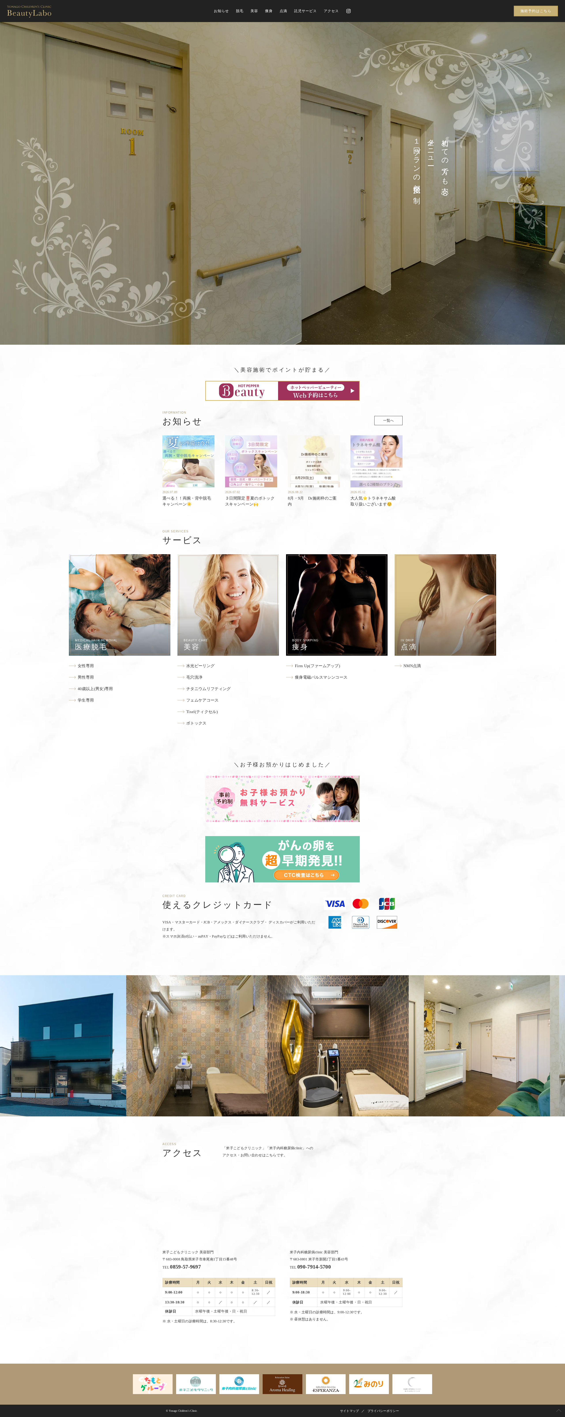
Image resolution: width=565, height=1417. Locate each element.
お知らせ (221, 11)
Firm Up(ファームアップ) (317, 666)
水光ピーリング (200, 666)
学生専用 (86, 700)
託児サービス (305, 11)
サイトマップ (349, 1411)
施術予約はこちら (536, 11)
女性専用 (86, 666)
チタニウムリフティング (208, 689)
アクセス (331, 11)
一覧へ (388, 420)
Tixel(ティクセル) (202, 711)
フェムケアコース (202, 700)
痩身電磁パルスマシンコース (321, 677)
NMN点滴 (412, 666)
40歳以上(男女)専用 (95, 689)
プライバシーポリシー (383, 1411)
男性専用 (86, 677)
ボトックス (196, 723)
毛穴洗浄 (194, 677)
